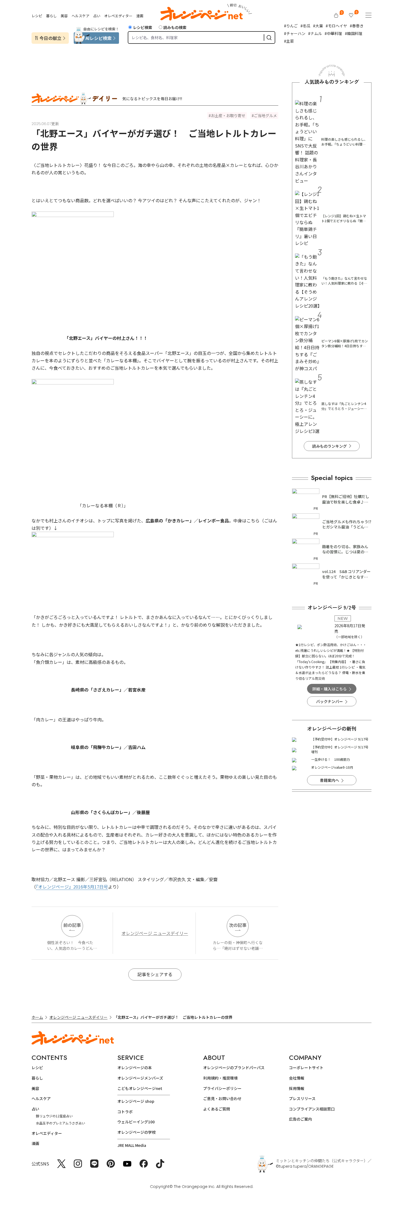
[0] (336, 15)
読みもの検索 (174, 27)
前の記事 (72, 925)
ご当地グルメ (265, 115)
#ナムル (315, 33)
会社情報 (296, 1078)
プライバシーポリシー (222, 1088)
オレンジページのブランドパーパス (234, 1067)
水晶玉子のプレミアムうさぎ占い (60, 1123)
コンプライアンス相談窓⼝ (312, 1109)
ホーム (37, 1017)
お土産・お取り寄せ (228, 115)
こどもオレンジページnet (139, 1088)
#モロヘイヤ (336, 25)
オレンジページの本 (134, 1067)
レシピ (37, 15)
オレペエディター (118, 15)
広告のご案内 (300, 1119)
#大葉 (318, 25)
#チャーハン (294, 33)
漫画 (139, 15)
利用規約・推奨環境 (220, 1078)
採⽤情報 (296, 1088)
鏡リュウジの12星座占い (54, 1115)
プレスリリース (302, 1098)
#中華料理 (333, 33)
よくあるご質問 (216, 1109)
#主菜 (289, 41)
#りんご (291, 25)
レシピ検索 (142, 27)
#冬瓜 (305, 25)
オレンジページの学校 (136, 1132)
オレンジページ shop (135, 1101)
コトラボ (125, 1111)
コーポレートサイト (306, 1067)
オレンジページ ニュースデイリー (154, 933)
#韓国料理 (353, 33)
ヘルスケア (80, 15)
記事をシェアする (154, 974)
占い (96, 16)
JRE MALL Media (131, 1145)
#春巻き (357, 25)
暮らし (51, 15)
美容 (64, 15)
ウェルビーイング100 (136, 1121)
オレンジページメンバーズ (140, 1078)
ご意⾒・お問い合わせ (222, 1098)
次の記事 (237, 925)
